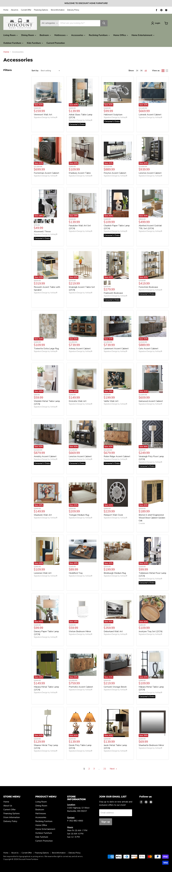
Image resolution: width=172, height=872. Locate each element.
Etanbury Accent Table (80, 173)
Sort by (35, 70)
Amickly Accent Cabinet (45, 456)
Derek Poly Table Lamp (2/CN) (80, 747)
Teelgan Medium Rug (79, 514)
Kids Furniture (34, 43)
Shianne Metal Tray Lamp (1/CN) (46, 747)
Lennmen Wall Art (42, 573)
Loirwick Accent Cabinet (150, 114)
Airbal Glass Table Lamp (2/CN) (80, 116)
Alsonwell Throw (42, 231)
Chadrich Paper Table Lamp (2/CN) (117, 227)
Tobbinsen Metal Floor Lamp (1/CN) (152, 574)
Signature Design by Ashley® (45, 117)
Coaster (142, 523)
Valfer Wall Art (111, 401)
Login (157, 23)
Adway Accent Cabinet (80, 348)
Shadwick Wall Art (43, 514)
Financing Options (41, 10)
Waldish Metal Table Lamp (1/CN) (47, 402)
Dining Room (28, 35)
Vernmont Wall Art (43, 114)
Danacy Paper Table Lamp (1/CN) (46, 633)
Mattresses (60, 35)
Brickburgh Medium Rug (115, 573)
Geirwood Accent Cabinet (151, 401)
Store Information (57, 10)
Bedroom (44, 35)
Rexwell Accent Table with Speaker (47, 288)
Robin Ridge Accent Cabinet (117, 456)
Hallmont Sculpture (113, 114)
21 (104, 768)
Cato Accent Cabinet (148, 348)
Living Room (9, 35)
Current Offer (26, 10)
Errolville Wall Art (77, 401)
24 (137, 70)
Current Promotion (55, 43)
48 (146, 70)
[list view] (167, 71)
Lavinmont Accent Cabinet (116, 348)
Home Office (119, 35)
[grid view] (163, 71)
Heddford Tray (76, 573)
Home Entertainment (142, 35)
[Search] (104, 23)
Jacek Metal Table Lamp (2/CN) (115, 747)
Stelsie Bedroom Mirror (80, 631)
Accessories (77, 35)
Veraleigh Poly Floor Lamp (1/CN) (151, 458)
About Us (14, 10)
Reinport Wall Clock (113, 514)
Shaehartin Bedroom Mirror (151, 745)
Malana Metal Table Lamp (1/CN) (46, 688)
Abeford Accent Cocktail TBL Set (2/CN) (150, 227)
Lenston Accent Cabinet (150, 173)
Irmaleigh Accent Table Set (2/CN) (82, 288)
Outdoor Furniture (12, 43)
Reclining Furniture (98, 35)
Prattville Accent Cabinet (81, 686)
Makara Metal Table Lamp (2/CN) (151, 688)
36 (141, 70)
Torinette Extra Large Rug (46, 348)
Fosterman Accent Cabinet (46, 173)
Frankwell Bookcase (113, 293)
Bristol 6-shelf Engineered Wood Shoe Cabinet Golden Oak (152, 517)
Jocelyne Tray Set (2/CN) (150, 631)
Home (5, 10)
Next (112, 768)
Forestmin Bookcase (148, 287)
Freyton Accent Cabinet (115, 173)
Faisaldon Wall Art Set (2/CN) (80, 227)
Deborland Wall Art (113, 631)
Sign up (105, 821)
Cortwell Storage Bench (115, 686)
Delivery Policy (73, 10)
